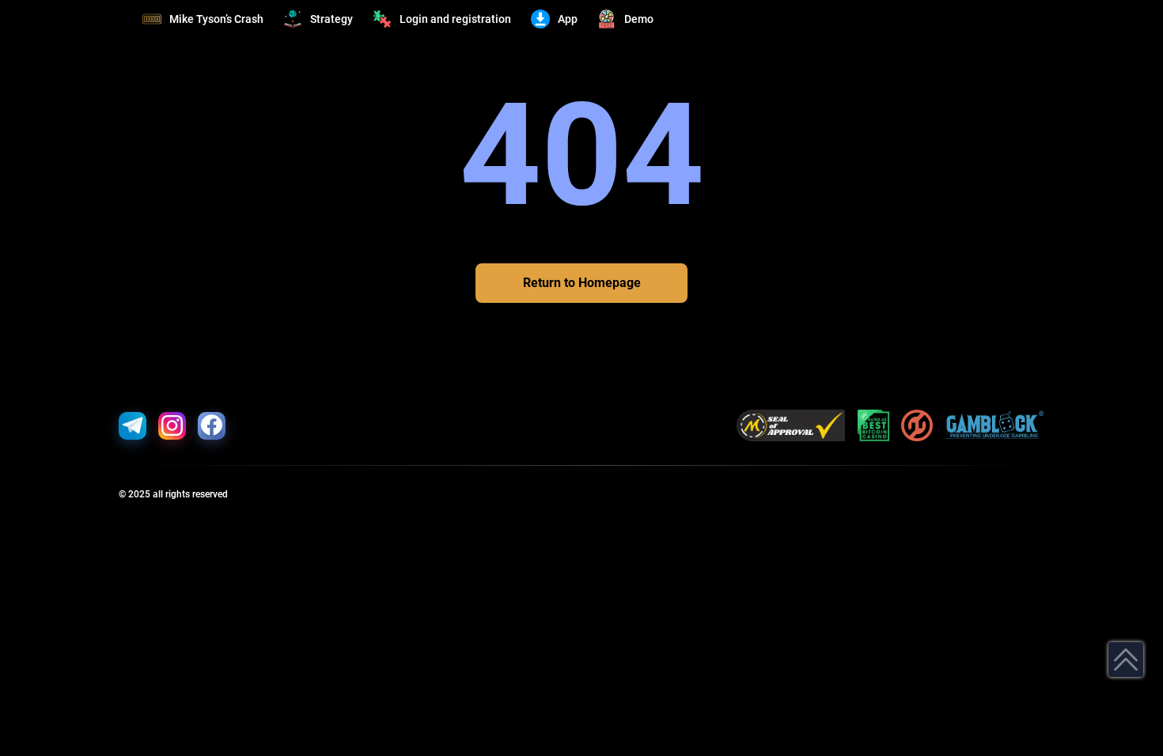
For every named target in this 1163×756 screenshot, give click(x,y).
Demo (638, 19)
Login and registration (455, 19)
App (568, 19)
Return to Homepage (582, 282)
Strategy (331, 19)
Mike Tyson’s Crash (216, 19)
